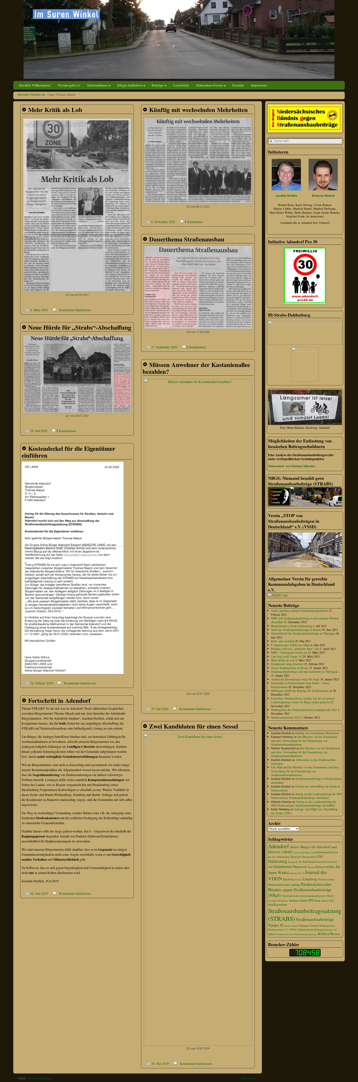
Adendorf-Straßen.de (31, 94)
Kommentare (196, 347)
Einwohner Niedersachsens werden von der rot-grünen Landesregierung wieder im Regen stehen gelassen (303, 700)
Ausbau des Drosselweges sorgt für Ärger (295, 679)
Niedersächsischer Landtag (284, 885)
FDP (270, 867)
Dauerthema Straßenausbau (186, 239)
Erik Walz (277, 767)
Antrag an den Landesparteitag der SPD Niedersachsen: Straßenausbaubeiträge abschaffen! (306, 796)
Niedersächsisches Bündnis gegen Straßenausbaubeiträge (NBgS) (300, 889)
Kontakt (238, 85)
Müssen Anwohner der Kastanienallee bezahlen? (196, 368)
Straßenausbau (277, 904)
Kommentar (194, 221)
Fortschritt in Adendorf (59, 700)
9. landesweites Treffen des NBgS (290, 645)
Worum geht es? (69, 85)
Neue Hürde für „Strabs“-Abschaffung (79, 327)
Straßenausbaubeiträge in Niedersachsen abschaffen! (306, 780)
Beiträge (157, 85)
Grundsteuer (283, 866)
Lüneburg (310, 879)
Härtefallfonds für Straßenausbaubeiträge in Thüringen (303, 633)
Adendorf (278, 846)
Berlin (335, 852)
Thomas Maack (291, 925)
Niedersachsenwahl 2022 (285, 717)
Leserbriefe (181, 85)
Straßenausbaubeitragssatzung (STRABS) (304, 914)
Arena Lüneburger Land (304, 852)
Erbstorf (332, 862)
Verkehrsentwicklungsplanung (315, 929)
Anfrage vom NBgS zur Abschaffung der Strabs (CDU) (304, 811)
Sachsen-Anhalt (298, 900)
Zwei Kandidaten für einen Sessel (193, 726)
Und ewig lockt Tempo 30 (286, 656)
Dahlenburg (277, 861)
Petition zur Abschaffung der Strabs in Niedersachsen (305, 788)
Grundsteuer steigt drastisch (287, 664)
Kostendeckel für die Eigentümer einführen (68, 452)
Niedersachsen (326, 879)
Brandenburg (283, 856)
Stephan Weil (327, 900)
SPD (311, 900)
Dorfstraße (293, 861)
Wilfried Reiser (328, 933)
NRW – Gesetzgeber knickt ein (289, 652)
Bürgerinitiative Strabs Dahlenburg (291, 626)
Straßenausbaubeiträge (315, 919)
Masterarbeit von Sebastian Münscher (292, 466)
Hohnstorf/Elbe (325, 867)
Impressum (259, 85)
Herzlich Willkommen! (35, 85)
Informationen (97, 85)
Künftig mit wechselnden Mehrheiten (198, 109)
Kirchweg (288, 879)
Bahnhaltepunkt (323, 852)
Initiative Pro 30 (297, 873)
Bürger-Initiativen (129, 85)
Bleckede (272, 856)
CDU (320, 856)
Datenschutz (248, 1078)
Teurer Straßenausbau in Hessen (289, 668)
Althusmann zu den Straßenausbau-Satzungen (303, 761)
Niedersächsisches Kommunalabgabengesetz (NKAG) (308, 895)
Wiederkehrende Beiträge (305, 934)
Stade (318, 900)
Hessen (311, 867)
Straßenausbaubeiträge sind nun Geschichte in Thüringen (304, 672)
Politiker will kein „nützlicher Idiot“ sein (295, 649)
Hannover (300, 866)
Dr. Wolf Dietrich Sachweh (313, 862)
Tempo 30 (275, 925)
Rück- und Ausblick (282, 641)
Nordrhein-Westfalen (278, 900)
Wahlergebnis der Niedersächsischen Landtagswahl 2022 (304, 710)
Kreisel (298, 879)
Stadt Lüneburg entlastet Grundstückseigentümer (299, 611)
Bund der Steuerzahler (303, 857)
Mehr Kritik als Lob (55, 109)
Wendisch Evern (285, 934)
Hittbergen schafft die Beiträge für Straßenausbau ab (301, 691)
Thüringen (304, 925)
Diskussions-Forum (209, 85)
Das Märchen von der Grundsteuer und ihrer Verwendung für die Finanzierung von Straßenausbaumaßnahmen (304, 740)
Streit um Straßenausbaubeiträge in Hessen (296, 630)
